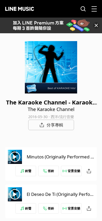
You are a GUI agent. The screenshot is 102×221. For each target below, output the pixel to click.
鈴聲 (28, 171)
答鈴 (51, 171)
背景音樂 (74, 171)
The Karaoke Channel (51, 109)
